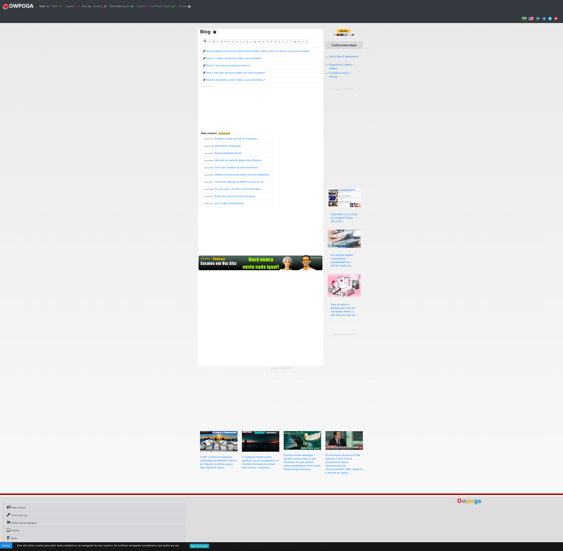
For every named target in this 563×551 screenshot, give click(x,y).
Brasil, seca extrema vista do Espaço (234, 196)
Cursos (141, 6)
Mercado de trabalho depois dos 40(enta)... (239, 160)
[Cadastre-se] (260, 263)
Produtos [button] (98, 6)
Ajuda (13, 538)
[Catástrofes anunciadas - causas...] (344, 285)
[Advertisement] (260, 109)
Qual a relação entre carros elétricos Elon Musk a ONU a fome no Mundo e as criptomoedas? (258, 51)
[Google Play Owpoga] (538, 18)
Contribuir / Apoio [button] (161, 6)
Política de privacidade (23, 522)
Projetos (15, 530)
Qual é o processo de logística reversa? (228, 65)
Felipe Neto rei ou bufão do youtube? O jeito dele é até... (344, 218)
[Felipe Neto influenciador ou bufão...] (344, 197)
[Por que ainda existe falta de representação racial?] (219, 441)
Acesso (183, 6)
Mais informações (199, 546)
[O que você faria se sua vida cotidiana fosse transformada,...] (260, 441)
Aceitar (6, 545)
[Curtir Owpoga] (544, 18)
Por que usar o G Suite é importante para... (238, 188)
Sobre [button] (54, 6)
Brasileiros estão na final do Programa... (236, 138)
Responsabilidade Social (227, 153)
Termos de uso (18, 515)
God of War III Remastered (229, 203)
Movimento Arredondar (228, 145)
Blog (84, 6)
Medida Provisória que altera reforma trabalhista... (242, 174)
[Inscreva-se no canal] (556, 18)
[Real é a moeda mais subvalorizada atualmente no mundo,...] (344, 440)
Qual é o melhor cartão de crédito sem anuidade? (233, 58)
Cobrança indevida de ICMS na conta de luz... (239, 181)
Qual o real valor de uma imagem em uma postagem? (236, 72)
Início (44, 6)
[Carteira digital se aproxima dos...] (344, 238)
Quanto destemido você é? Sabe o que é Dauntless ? (235, 79)
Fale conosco (18, 507)
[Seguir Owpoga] (550, 18)
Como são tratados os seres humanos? (236, 167)
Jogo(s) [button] (69, 6)
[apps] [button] (120, 6)
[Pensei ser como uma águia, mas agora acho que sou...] (302, 440)
